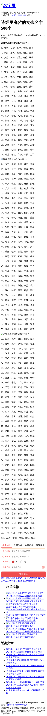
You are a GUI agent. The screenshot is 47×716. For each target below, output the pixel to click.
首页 (13, 15)
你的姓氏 (6, 551)
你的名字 (6, 557)
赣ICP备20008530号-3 (17, 705)
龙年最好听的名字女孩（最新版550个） (19, 581)
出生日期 (6, 567)
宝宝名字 (22, 15)
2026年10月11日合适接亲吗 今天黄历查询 (25, 682)
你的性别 (6, 562)
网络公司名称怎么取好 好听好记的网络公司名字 (23, 578)
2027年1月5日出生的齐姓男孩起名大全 (24, 649)
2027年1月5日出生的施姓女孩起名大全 (24, 652)
